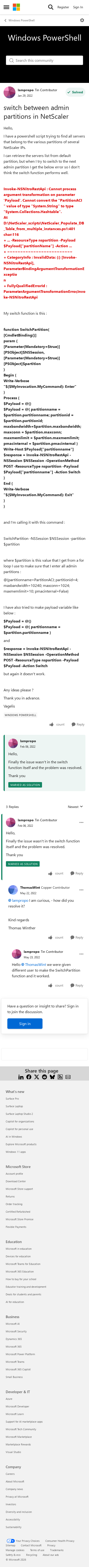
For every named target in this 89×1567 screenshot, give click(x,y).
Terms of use (37, 1550)
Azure (9, 1399)
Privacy (51, 1545)
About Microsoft (15, 1481)
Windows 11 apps (16, 1152)
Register (63, 7)
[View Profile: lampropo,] (13, 743)
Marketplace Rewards (18, 1444)
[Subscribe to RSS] (60, 1076)
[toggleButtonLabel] (82, 20)
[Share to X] (36, 1076)
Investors (11, 1504)
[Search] (51, 7)
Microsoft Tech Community (21, 1429)
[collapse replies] (44, 816)
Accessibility (13, 1519)
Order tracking (14, 1204)
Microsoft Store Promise (19, 1219)
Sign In (78, 7)
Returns (10, 1196)
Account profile (14, 1173)
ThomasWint (30, 887)
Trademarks (57, 1550)
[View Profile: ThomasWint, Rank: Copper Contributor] (13, 890)
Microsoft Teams (15, 1361)
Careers (10, 1474)
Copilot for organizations (20, 1121)
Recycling (31, 1555)
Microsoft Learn (15, 1414)
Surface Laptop (14, 1106)
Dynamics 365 (14, 1339)
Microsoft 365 (14, 1346)
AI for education (15, 1302)
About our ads (51, 1555)
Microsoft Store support (19, 1189)
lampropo (26, 90)
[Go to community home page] (16, 7)
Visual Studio (13, 1452)
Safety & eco (13, 1555)
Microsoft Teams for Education (23, 1264)
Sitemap (10, 1545)
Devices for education (18, 1256)
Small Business (14, 1377)
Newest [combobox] (75, 806)
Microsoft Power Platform (20, 1354)
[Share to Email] (68, 1076)
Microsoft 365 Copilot (18, 1369)
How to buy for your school (21, 1279)
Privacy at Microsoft (17, 1496)
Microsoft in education (19, 1248)
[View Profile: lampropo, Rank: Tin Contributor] (9, 92)
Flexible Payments (16, 1227)
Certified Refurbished (18, 1211)
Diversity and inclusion (19, 1512)
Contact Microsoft (31, 1545)
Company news (14, 1489)
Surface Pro (12, 1098)
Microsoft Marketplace (19, 1437)
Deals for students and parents (23, 1294)
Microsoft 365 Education (20, 1271)
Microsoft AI (13, 1323)
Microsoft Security (16, 1331)
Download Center (16, 1181)
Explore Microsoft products (21, 1144)
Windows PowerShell (22, 20)
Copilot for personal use (19, 1129)
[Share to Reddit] (44, 1076)
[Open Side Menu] (6, 7)
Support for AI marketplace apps (24, 1421)
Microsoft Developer (17, 1406)
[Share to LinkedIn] (21, 1076)
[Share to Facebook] (28, 1076)
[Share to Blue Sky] (52, 1076)
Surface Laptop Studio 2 (19, 1114)
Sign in (25, 1023)
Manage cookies (15, 1550)
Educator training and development (26, 1286)
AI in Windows (14, 1136)
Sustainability (13, 1527)
